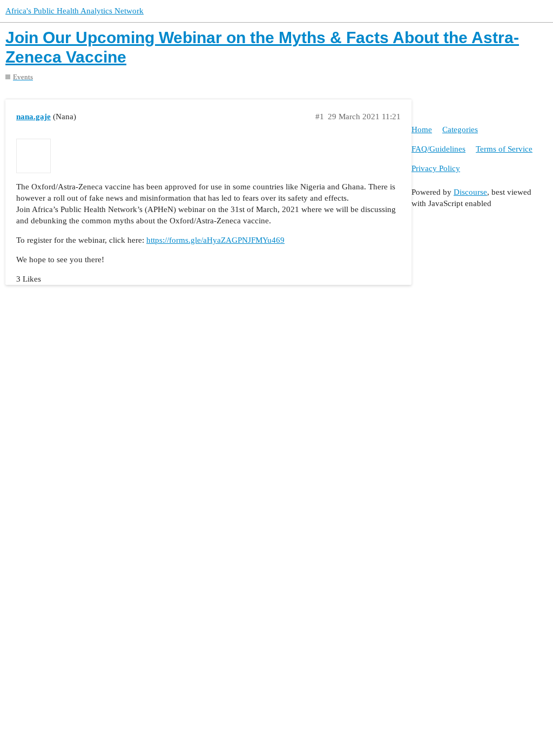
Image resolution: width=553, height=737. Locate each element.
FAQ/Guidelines (439, 149)
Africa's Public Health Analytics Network (74, 10)
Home (422, 129)
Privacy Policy (436, 168)
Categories (460, 129)
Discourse (470, 192)
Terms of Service (504, 149)
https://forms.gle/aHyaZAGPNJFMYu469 (215, 240)
